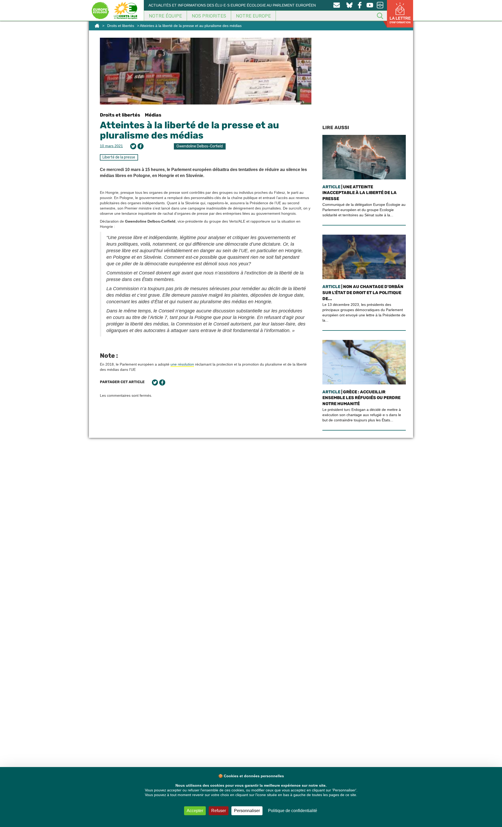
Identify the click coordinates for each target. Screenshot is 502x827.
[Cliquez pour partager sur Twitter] (133, 146)
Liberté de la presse (118, 157)
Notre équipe (165, 16)
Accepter (195, 810)
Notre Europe (253, 16)
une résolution (182, 364)
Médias (153, 115)
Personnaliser (247, 810)
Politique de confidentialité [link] (292, 810)
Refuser (218, 810)
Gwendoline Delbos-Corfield (199, 146)
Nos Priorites (209, 16)
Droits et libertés (120, 26)
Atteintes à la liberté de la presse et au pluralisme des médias (189, 130)
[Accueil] (97, 26)
